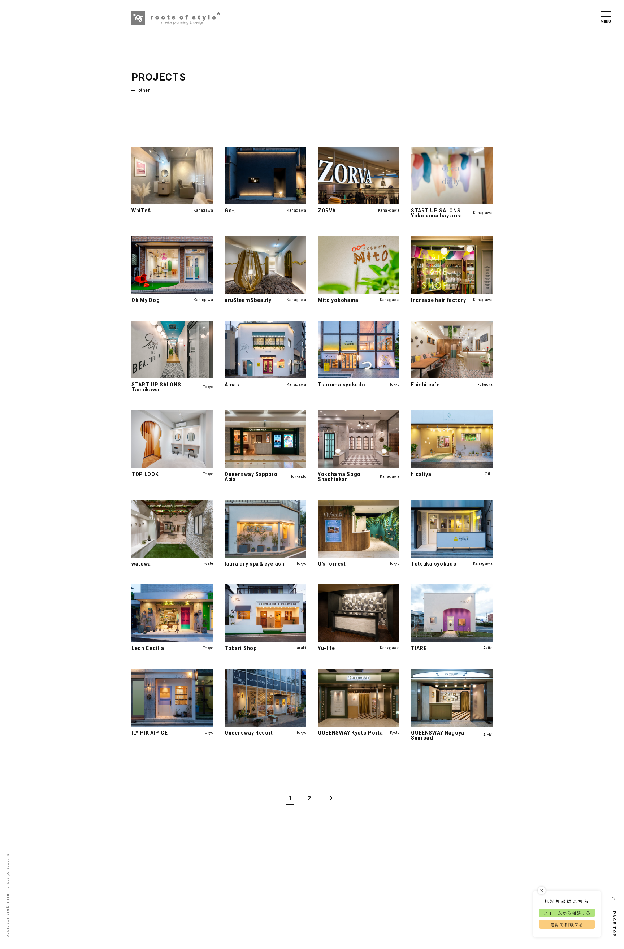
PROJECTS (158, 77)
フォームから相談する (567, 913)
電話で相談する (567, 924)
